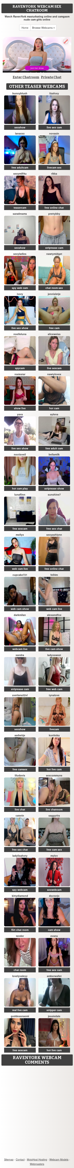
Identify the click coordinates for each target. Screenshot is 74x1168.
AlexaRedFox (54, 615)
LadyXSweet (54, 655)
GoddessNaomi (20, 1016)
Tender (20, 936)
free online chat (54, 207)
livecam (54, 729)
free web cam (54, 689)
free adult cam (54, 448)
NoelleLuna (19, 334)
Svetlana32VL (20, 695)
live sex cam (54, 127)
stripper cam (54, 1010)
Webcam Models (58, 1159)
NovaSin (54, 133)
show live (20, 408)
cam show (54, 930)
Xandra (20, 655)
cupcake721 (20, 575)
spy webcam (19, 889)
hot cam (54, 408)
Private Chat (51, 77)
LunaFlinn (19, 494)
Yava (20, 414)
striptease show (54, 488)
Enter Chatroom (26, 77)
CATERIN (20, 815)
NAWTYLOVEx (54, 374)
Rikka (54, 173)
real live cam (19, 1010)
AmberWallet (54, 976)
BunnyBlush (19, 93)
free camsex (20, 769)
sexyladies (19, 254)
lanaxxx (20, 133)
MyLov (54, 855)
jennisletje (54, 294)
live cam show (54, 649)
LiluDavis (20, 775)
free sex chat (54, 528)
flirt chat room (20, 930)
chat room (20, 970)
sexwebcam (54, 889)
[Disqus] (37, 1112)
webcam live (19, 649)
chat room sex (54, 288)
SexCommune (54, 775)
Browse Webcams (42, 27)
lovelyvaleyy (19, 976)
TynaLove (54, 695)
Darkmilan (20, 615)
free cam (54, 328)
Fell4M (54, 575)
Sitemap (8, 1159)
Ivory (20, 294)
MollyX (20, 534)
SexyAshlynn (54, 534)
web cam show (20, 609)
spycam (20, 368)
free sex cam (54, 970)
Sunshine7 (54, 494)
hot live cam (54, 769)
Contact (20, 1159)
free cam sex (54, 849)
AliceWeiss (54, 334)
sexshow (19, 127)
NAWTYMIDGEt (54, 254)
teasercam (20, 207)
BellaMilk (54, 454)
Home (25, 27)
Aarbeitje (20, 735)
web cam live (20, 568)
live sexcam (54, 368)
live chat (20, 809)
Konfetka (54, 735)
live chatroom (54, 809)
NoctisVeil (20, 454)
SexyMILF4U (20, 173)
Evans (54, 936)
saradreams (20, 213)
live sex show (19, 328)
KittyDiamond (20, 895)
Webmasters (37, 1164)
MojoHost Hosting (37, 1159)
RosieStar (20, 374)
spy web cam (20, 288)
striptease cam (54, 247)
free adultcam (19, 167)
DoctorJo (54, 895)
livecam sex (54, 167)
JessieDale (54, 1016)
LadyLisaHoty (19, 855)
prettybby (54, 213)
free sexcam (20, 528)
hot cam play (20, 488)
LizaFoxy (54, 93)
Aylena (54, 414)
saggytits (54, 815)
